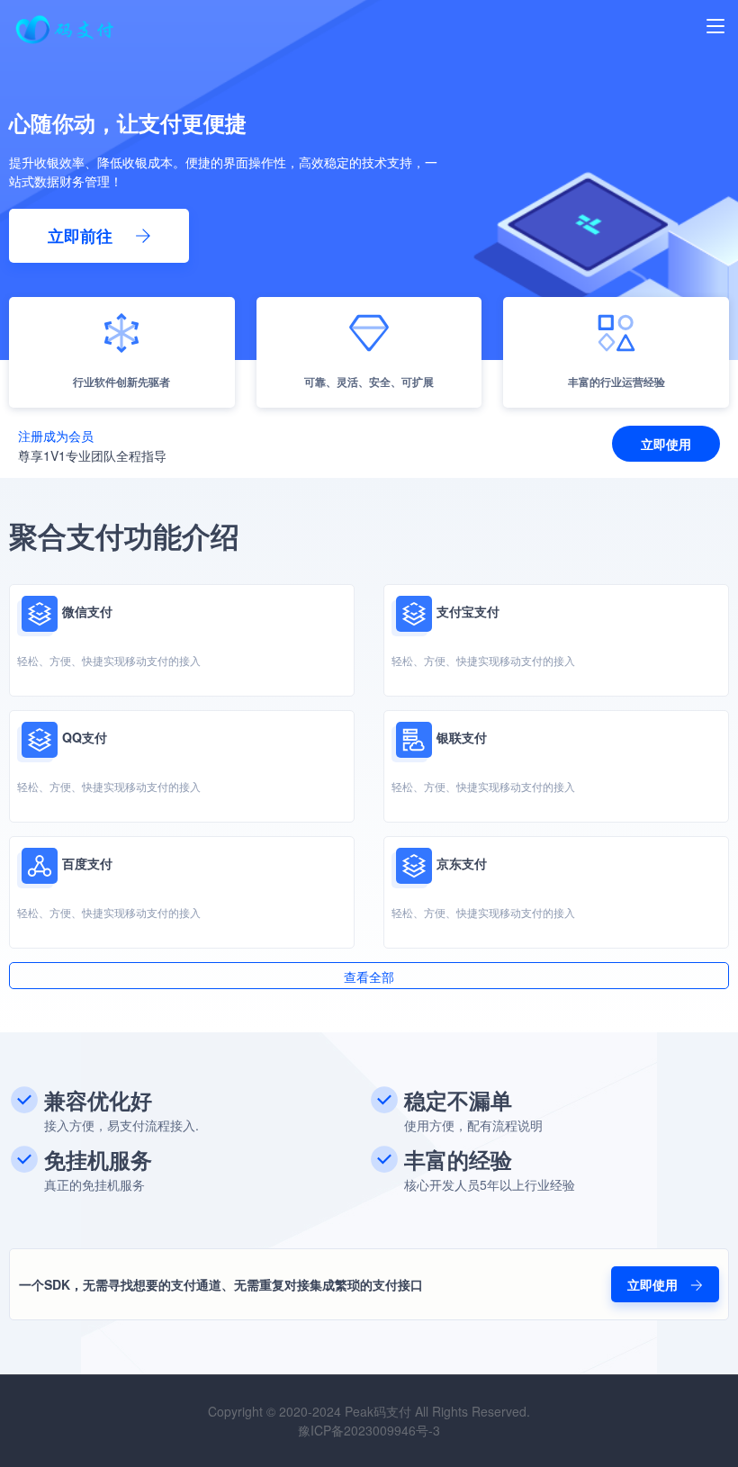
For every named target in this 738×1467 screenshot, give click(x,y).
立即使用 (666, 444)
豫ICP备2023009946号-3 (369, 1430)
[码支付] (67, 43)
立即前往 (82, 236)
